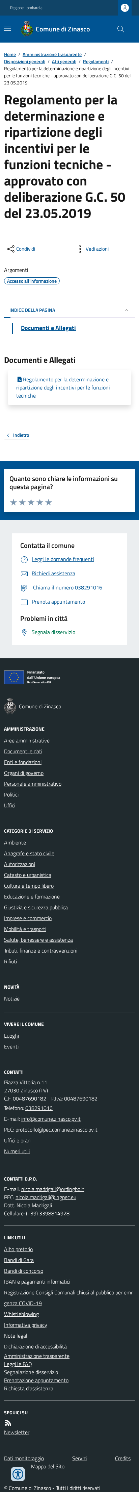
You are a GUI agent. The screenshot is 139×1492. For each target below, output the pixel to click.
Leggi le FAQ (18, 1364)
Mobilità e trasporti (25, 929)
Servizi (79, 1458)
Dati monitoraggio (24, 1458)
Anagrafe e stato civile (29, 853)
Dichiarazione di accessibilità (35, 1346)
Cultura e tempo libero (29, 886)
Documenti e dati (23, 751)
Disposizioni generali (24, 61)
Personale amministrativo (32, 784)
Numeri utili (17, 1151)
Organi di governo (24, 773)
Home (10, 54)
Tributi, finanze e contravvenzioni (40, 950)
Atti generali (64, 61)
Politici (11, 794)
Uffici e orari (17, 1140)
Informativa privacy (25, 1325)
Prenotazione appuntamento (36, 1380)
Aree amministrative (27, 740)
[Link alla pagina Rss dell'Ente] (8, 1423)
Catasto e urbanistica (27, 875)
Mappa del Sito (47, 1466)
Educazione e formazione (32, 896)
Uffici (9, 805)
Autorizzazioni (19, 864)
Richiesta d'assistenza (28, 1388)
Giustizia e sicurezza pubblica (36, 907)
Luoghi (11, 1036)
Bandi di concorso (23, 1271)
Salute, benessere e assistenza (38, 940)
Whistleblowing (21, 1314)
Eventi (11, 1046)
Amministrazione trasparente (52, 54)
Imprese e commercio (28, 918)
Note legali (16, 1336)
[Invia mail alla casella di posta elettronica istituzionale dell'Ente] (51, 1118)
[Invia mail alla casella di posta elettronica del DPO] (52, 1189)
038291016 (39, 1108)
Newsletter (16, 1432)
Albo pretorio (18, 1249)
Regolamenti (96, 61)
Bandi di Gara (19, 1260)
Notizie (12, 998)
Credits (123, 1458)
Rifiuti (10, 961)
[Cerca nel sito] (118, 29)
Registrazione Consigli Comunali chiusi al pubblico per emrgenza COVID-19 (68, 1297)
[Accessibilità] (17, 1474)
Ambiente (15, 842)
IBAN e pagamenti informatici (37, 1282)
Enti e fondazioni (22, 762)
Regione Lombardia (26, 8)
